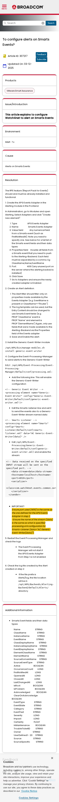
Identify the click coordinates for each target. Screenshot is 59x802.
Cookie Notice (29, 791)
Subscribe (41, 59)
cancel (43, 23)
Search (51, 23)
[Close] (52, 758)
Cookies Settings (29, 797)
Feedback (41, 54)
